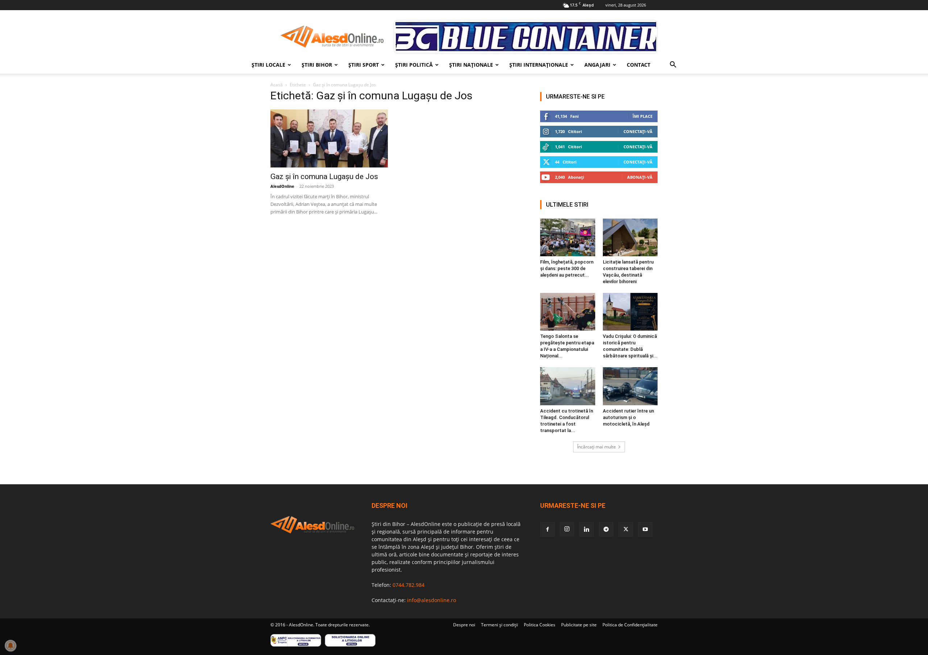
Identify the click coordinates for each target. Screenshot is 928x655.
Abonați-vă (639, 177)
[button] (673, 65)
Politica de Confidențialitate (630, 625)
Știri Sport (363, 64)
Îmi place (642, 116)
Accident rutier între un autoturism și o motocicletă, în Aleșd (628, 417)
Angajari (597, 64)
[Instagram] (567, 529)
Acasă (276, 85)
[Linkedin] (586, 529)
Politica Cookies (539, 625)
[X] (625, 529)
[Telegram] (606, 529)
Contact (638, 64)
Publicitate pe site (579, 625)
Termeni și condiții (499, 625)
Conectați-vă (638, 131)
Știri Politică (414, 64)
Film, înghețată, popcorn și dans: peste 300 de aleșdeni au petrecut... (566, 268)
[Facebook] (547, 529)
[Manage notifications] (10, 645)
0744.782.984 (408, 584)
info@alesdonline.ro (431, 600)
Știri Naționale (471, 64)
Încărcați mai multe (596, 447)
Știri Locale (268, 64)
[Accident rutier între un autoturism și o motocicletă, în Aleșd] (630, 386)
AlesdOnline (282, 186)
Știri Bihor (317, 64)
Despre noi (464, 625)
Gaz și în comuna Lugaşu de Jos (324, 176)
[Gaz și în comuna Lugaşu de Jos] (329, 138)
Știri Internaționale (538, 64)
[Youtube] (645, 529)
